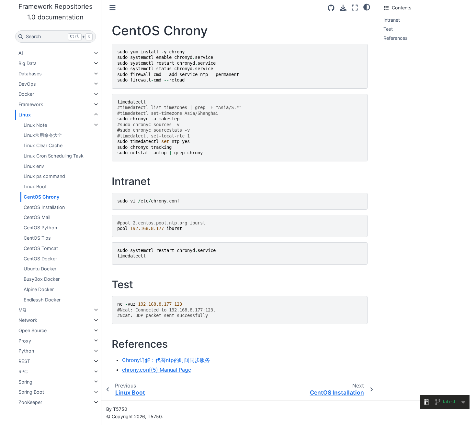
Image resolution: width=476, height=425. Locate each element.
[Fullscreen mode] (355, 7)
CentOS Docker (40, 258)
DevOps (27, 83)
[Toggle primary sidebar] (113, 7)
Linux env (34, 166)
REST (24, 361)
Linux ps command (44, 176)
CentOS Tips (37, 238)
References (395, 38)
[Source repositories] (331, 8)
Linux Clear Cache (43, 145)
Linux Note (35, 124)
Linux (24, 114)
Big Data (27, 63)
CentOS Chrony (41, 197)
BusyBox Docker (42, 279)
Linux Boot (35, 186)
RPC (23, 371)
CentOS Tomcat (41, 248)
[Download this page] (343, 8)
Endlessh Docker (42, 299)
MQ (22, 309)
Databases (30, 73)
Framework (30, 104)
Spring (25, 381)
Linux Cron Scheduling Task (54, 155)
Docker (26, 94)
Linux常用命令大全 (43, 135)
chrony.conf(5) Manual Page (156, 369)
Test (388, 29)
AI (20, 53)
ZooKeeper (30, 402)
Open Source (32, 330)
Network (27, 320)
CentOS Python (40, 227)
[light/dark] (367, 6)
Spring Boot (31, 392)
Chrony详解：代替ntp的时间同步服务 (166, 360)
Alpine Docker (39, 289)
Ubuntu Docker (40, 268)
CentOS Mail (37, 217)
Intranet (391, 20)
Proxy (24, 340)
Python (26, 351)
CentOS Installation (44, 207)
